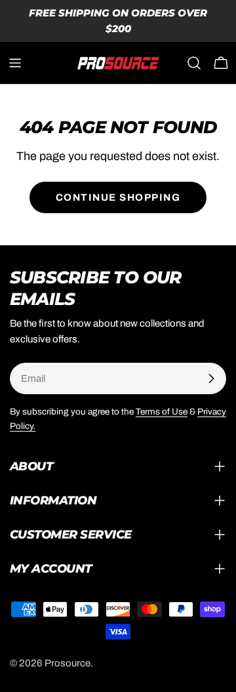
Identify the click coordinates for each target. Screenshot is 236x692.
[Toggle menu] (15, 63)
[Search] (194, 63)
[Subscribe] (211, 378)
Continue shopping (118, 197)
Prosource (67, 663)
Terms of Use (161, 412)
